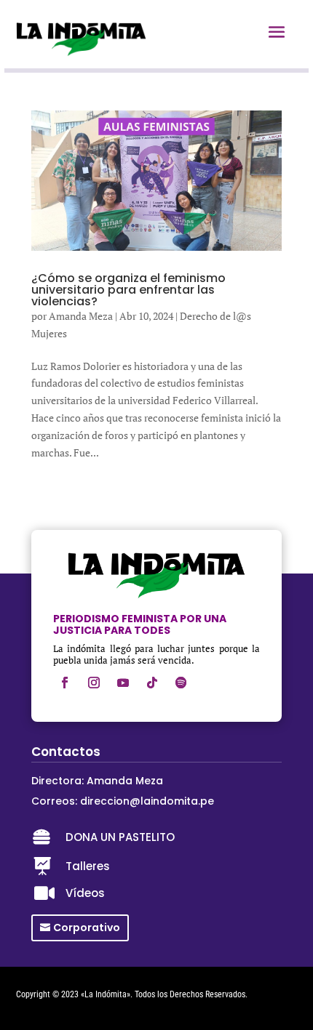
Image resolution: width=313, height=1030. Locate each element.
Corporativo (86, 927)
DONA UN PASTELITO (120, 837)
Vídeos (85, 893)
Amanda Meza (81, 316)
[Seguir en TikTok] (152, 682)
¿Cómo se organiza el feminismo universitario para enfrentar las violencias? (128, 290)
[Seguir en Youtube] (123, 682)
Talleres (88, 866)
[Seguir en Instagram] (94, 682)
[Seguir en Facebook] (64, 682)
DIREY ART (34, 1006)
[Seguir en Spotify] (181, 682)
